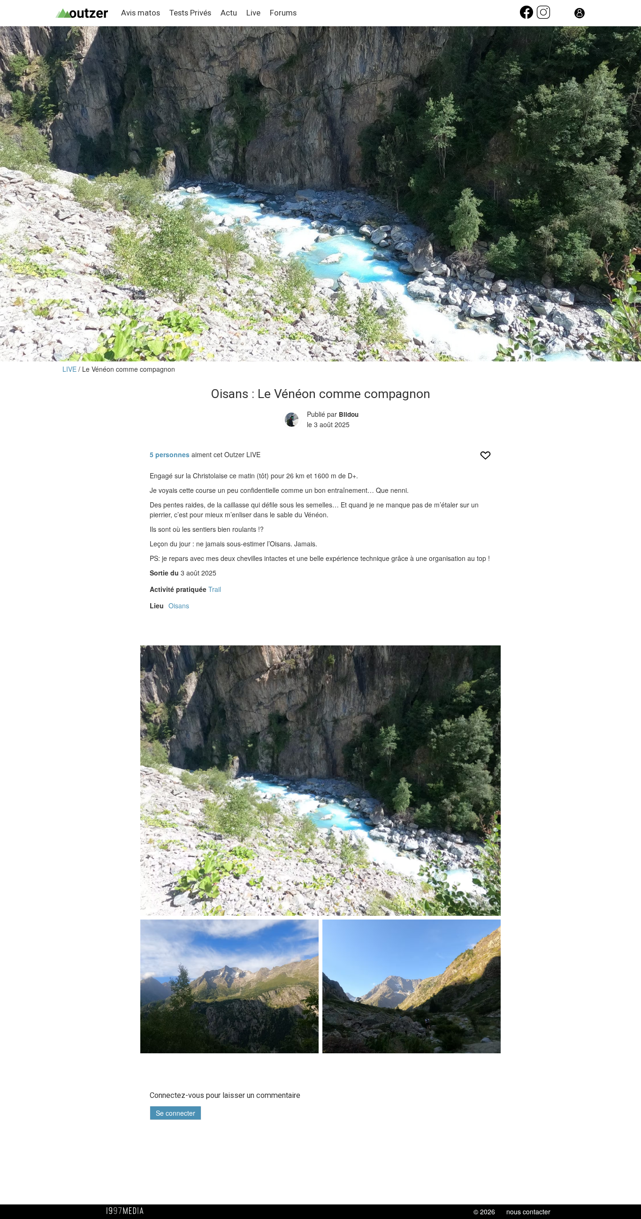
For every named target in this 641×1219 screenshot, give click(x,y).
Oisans (178, 605)
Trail (214, 589)
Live (253, 12)
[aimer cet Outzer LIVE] (485, 458)
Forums (283, 12)
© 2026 (484, 1211)
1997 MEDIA (128, 1211)
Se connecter (175, 1113)
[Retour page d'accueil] (88, 13)
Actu (229, 12)
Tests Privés (190, 12)
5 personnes (170, 454)
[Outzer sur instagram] (543, 17)
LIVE (70, 369)
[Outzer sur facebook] (527, 17)
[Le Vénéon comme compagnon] (320, 780)
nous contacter (528, 1211)
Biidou (349, 414)
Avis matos (140, 12)
